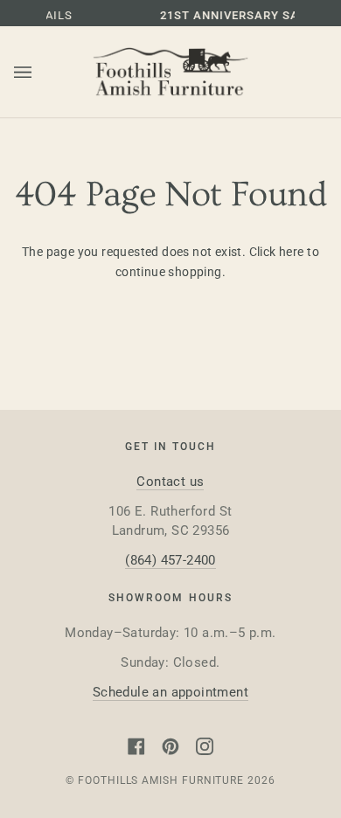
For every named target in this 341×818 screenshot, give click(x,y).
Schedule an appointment (170, 692)
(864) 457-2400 (170, 560)
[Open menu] (40, 73)
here (291, 252)
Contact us (170, 481)
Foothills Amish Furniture (161, 780)
